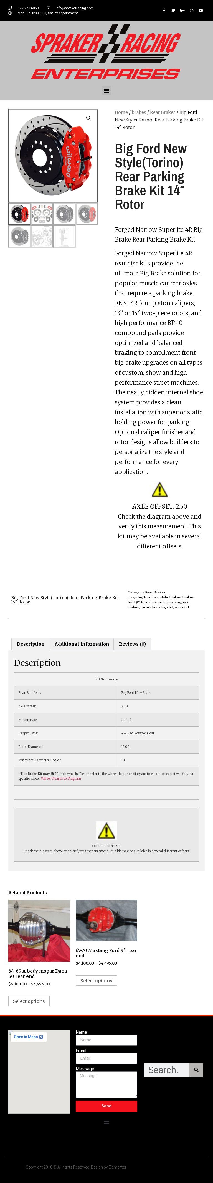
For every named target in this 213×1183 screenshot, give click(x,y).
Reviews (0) (132, 644)
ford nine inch (153, 602)
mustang (173, 602)
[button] (106, 90)
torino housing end (157, 607)
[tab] (30, 644)
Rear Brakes (163, 112)
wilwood (182, 607)
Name (81, 1032)
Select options (29, 1001)
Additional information (82, 644)
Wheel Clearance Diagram (61, 778)
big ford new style (153, 597)
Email (81, 1050)
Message (85, 1069)
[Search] (196, 1070)
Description (31, 644)
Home (121, 112)
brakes (139, 112)
